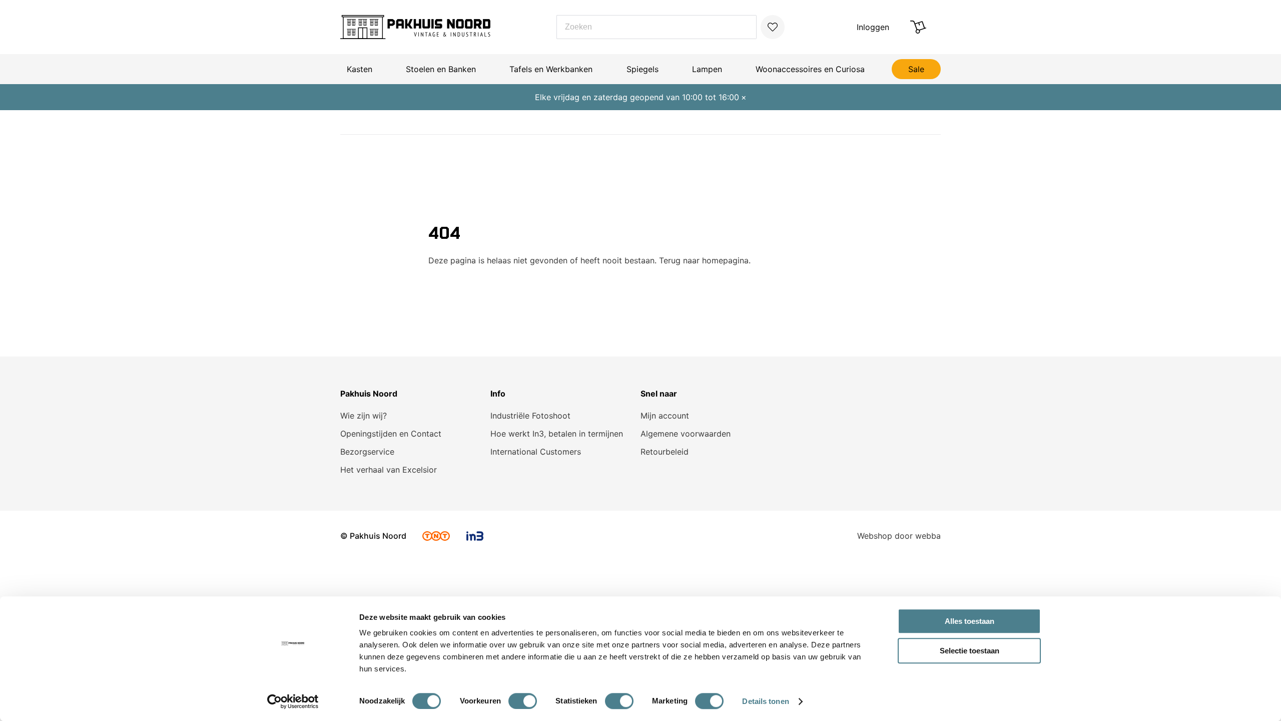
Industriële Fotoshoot (530, 416)
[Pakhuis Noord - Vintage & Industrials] (415, 27)
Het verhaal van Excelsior (388, 470)
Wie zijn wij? (363, 416)
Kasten (359, 69)
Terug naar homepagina (704, 260)
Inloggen (873, 27)
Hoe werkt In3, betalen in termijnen (556, 434)
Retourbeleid (664, 452)
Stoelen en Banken (441, 69)
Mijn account (664, 416)
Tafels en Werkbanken (550, 69)
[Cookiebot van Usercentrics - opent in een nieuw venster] (293, 701)
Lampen (707, 69)
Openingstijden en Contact (390, 434)
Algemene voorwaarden (685, 434)
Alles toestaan (969, 621)
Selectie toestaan (969, 650)
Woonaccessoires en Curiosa (810, 69)
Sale (916, 69)
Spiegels (642, 69)
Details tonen (765, 701)
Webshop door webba (899, 536)
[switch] (522, 701)
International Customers (535, 452)
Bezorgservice (367, 452)
